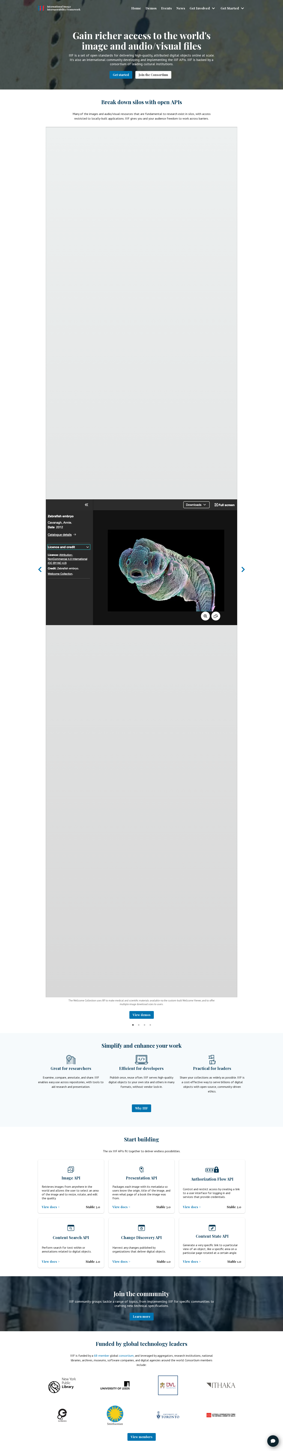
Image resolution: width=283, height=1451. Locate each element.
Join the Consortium (153, 75)
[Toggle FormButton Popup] (273, 1441)
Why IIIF (141, 1108)
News (180, 8)
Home (136, 8)
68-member (101, 1355)
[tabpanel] (141, 573)
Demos (151, 8)
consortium (126, 1355)
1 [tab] (133, 1022)
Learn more (141, 1316)
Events (166, 8)
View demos (142, 1015)
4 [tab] (150, 1022)
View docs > (51, 1207)
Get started (121, 75)
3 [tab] (144, 1022)
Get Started (230, 8)
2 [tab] (139, 1022)
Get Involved (200, 8)
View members (141, 1437)
